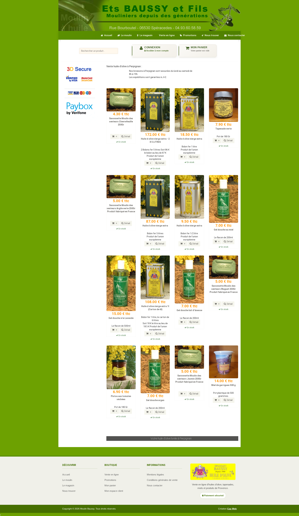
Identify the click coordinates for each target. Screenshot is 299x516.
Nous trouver (69, 491)
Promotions (110, 480)
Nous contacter (154, 485)
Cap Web (232, 508)
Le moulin (67, 480)
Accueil (66, 474)
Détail (127, 136)
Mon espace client (113, 491)
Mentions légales (155, 474)
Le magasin (68, 485)
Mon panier (110, 485)
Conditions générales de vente (162, 480)
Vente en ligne (111, 474)
